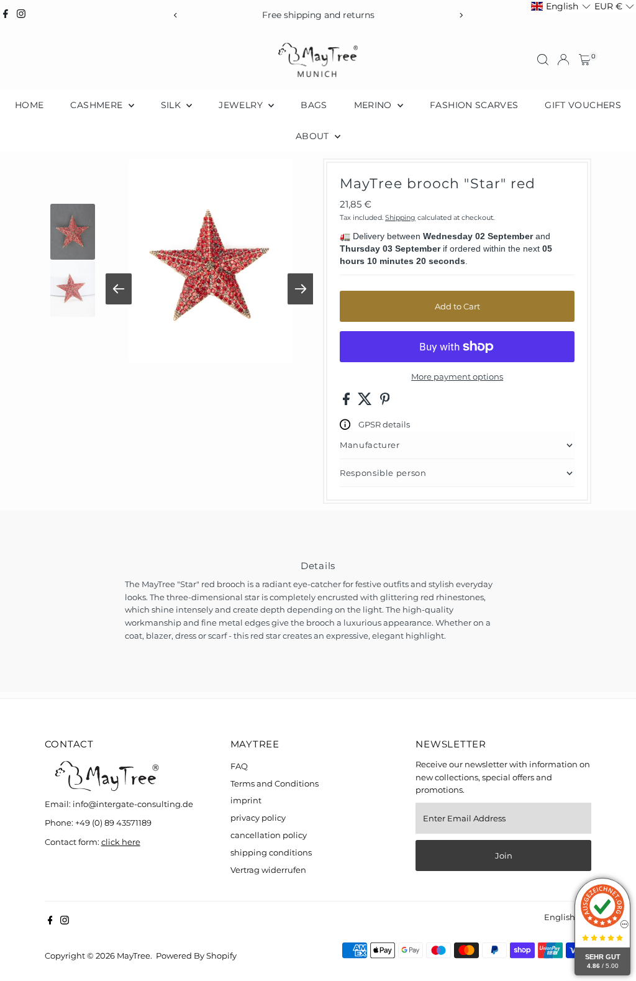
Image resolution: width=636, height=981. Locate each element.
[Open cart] (584, 59)
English (559, 917)
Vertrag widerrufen (268, 870)
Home (29, 105)
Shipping (400, 217)
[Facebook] (5, 15)
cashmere (97, 105)
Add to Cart (457, 306)
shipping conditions (271, 852)
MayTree (133, 955)
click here (120, 842)
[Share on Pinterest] (385, 402)
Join (503, 855)
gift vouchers (583, 105)
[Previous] (175, 15)
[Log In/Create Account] (563, 59)
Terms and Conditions (274, 783)
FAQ (239, 766)
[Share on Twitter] (366, 402)
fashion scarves (474, 105)
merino (374, 105)
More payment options (457, 376)
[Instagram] (21, 15)
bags (314, 105)
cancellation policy (268, 835)
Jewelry (242, 105)
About (314, 136)
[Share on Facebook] (347, 402)
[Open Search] (542, 59)
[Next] (461, 15)
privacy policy (258, 818)
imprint (245, 800)
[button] (560, 6)
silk (172, 105)
